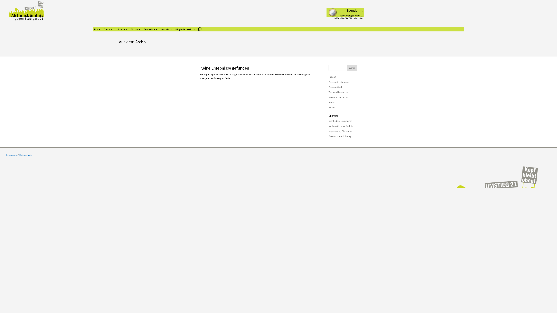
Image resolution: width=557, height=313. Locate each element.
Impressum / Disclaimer (340, 131)
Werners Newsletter (339, 92)
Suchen (352, 68)
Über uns (107, 29)
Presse (121, 29)
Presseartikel (335, 87)
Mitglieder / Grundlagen (340, 120)
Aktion (134, 29)
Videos (332, 107)
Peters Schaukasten (338, 97)
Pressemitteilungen (339, 82)
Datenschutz (25, 154)
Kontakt (165, 29)
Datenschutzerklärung (340, 136)
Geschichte (149, 29)
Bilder (331, 102)
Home (97, 29)
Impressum (12, 154)
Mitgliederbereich (184, 29)
